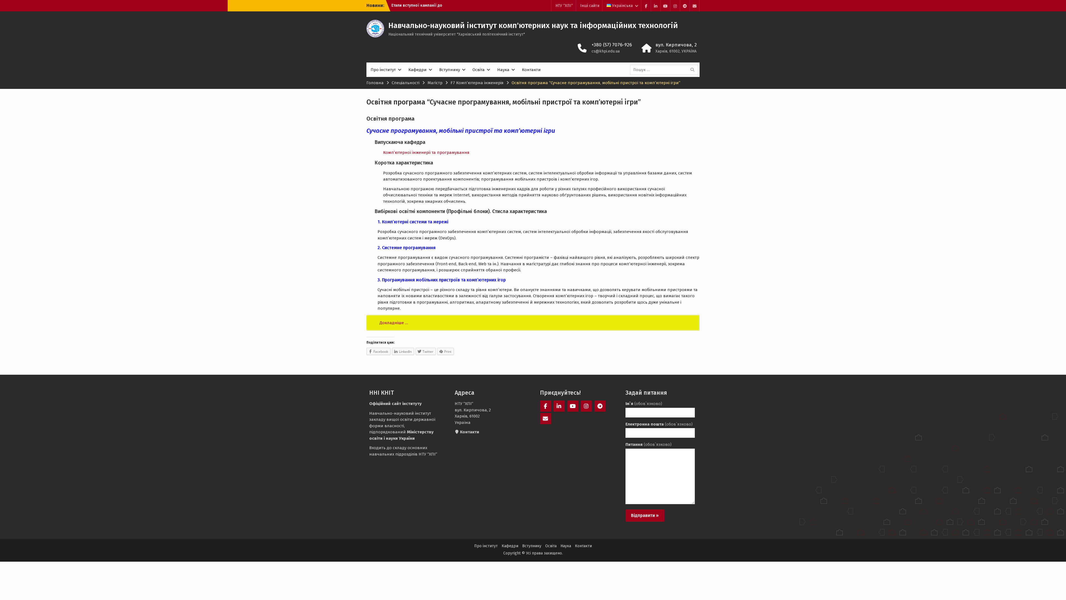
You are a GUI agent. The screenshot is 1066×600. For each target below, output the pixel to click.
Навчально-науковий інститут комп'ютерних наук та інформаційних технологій (533, 25)
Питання (648, 444)
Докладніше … (393, 322)
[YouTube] (665, 5)
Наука (503, 69)
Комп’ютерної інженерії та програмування (426, 152)
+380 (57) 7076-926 (612, 45)
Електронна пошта (659, 424)
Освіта (478, 69)
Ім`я (643, 403)
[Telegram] (685, 5)
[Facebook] (646, 5)
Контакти (531, 69)
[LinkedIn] (655, 5)
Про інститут (383, 69)
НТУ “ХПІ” (564, 5)
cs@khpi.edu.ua (606, 51)
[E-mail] (694, 5)
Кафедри (417, 69)
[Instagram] (675, 5)
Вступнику (449, 69)
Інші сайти (589, 5)
